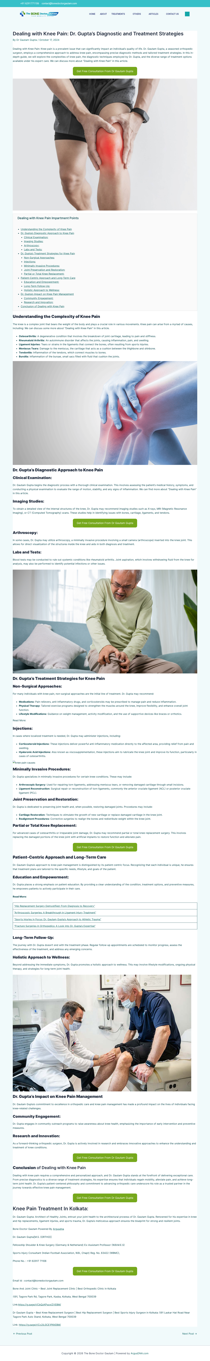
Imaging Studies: (33, 241)
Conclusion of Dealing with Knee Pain (42, 306)
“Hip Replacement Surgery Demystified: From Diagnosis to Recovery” (54, 905)
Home (92, 14)
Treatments (118, 14)
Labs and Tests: (33, 249)
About (103, 14)
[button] (105, 71)
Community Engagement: (38, 298)
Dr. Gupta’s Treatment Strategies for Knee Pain (48, 253)
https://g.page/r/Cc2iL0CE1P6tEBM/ (40, 1324)
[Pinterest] (187, 3)
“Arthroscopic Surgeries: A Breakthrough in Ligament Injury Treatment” (55, 912)
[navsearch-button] (187, 14)
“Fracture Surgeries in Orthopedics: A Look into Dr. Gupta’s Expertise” (54, 925)
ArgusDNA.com (140, 1353)
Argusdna (58, 1228)
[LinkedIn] (174, 3)
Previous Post (22, 1333)
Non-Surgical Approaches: (39, 257)
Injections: (30, 261)
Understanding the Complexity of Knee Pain (46, 229)
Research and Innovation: (38, 302)
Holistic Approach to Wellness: (41, 290)
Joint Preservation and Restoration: (44, 269)
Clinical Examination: (36, 237)
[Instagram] (180, 3)
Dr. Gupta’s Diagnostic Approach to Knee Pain (47, 233)
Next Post (189, 1333)
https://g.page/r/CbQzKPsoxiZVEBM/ (39, 1304)
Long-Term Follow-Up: (37, 286)
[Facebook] (162, 3)
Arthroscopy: (31, 245)
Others (137, 14)
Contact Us (172, 14)
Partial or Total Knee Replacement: (44, 273)
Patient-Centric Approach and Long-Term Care (48, 277)
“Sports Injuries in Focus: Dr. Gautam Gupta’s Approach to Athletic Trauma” (57, 919)
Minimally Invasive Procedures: (42, 265)
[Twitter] (168, 3)
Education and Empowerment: (41, 281)
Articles (153, 14)
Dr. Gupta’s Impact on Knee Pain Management (47, 294)
